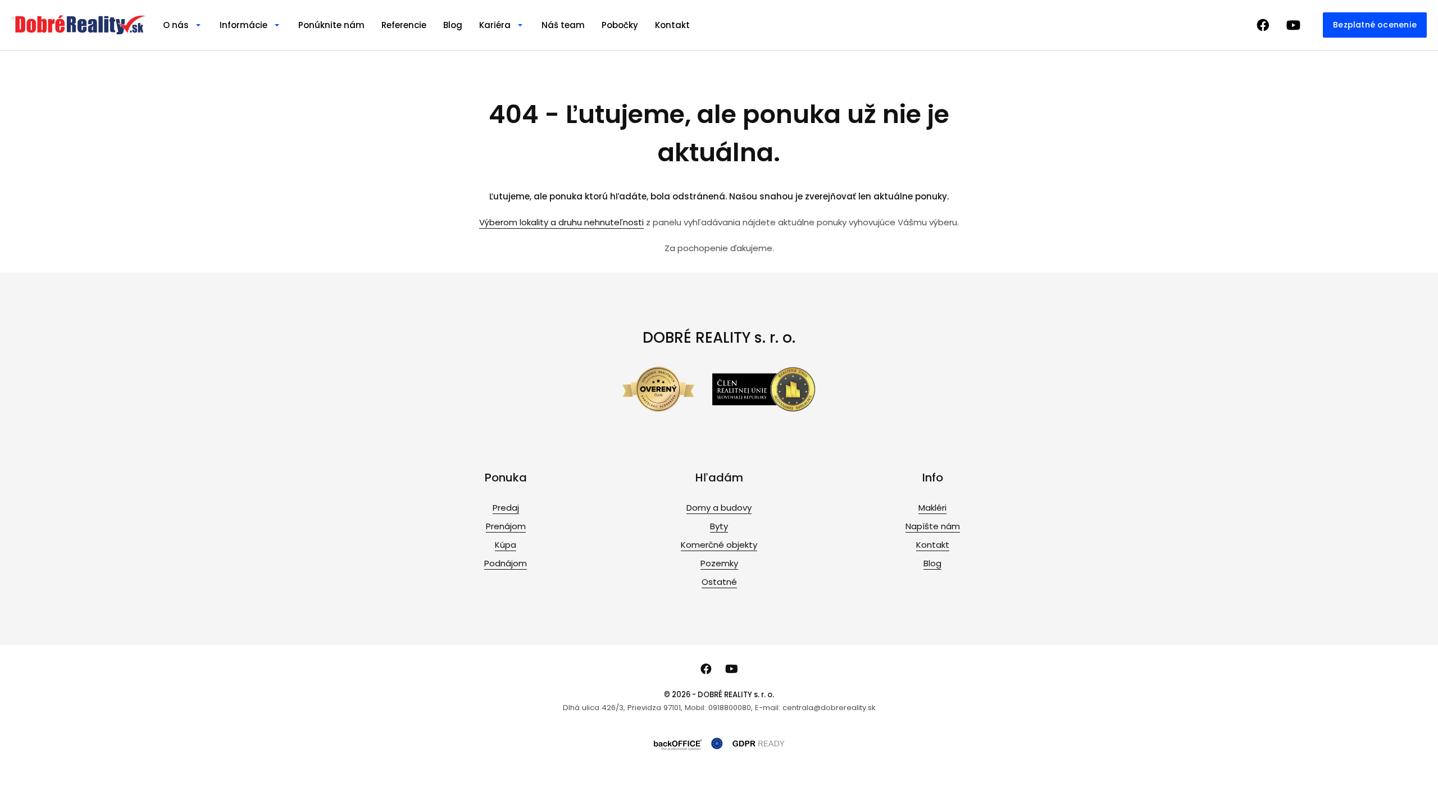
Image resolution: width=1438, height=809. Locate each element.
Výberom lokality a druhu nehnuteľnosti (561, 222)
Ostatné (719, 582)
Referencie (403, 25)
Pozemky (719, 563)
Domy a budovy (719, 507)
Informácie (243, 25)
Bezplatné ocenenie (1375, 24)
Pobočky (620, 25)
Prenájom (506, 526)
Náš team (563, 25)
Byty (719, 526)
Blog (452, 25)
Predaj (506, 507)
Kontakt (672, 25)
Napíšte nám (932, 526)
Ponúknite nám (331, 25)
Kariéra (495, 25)
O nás (176, 25)
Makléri (932, 507)
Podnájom (505, 563)
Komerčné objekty (719, 545)
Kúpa (505, 545)
